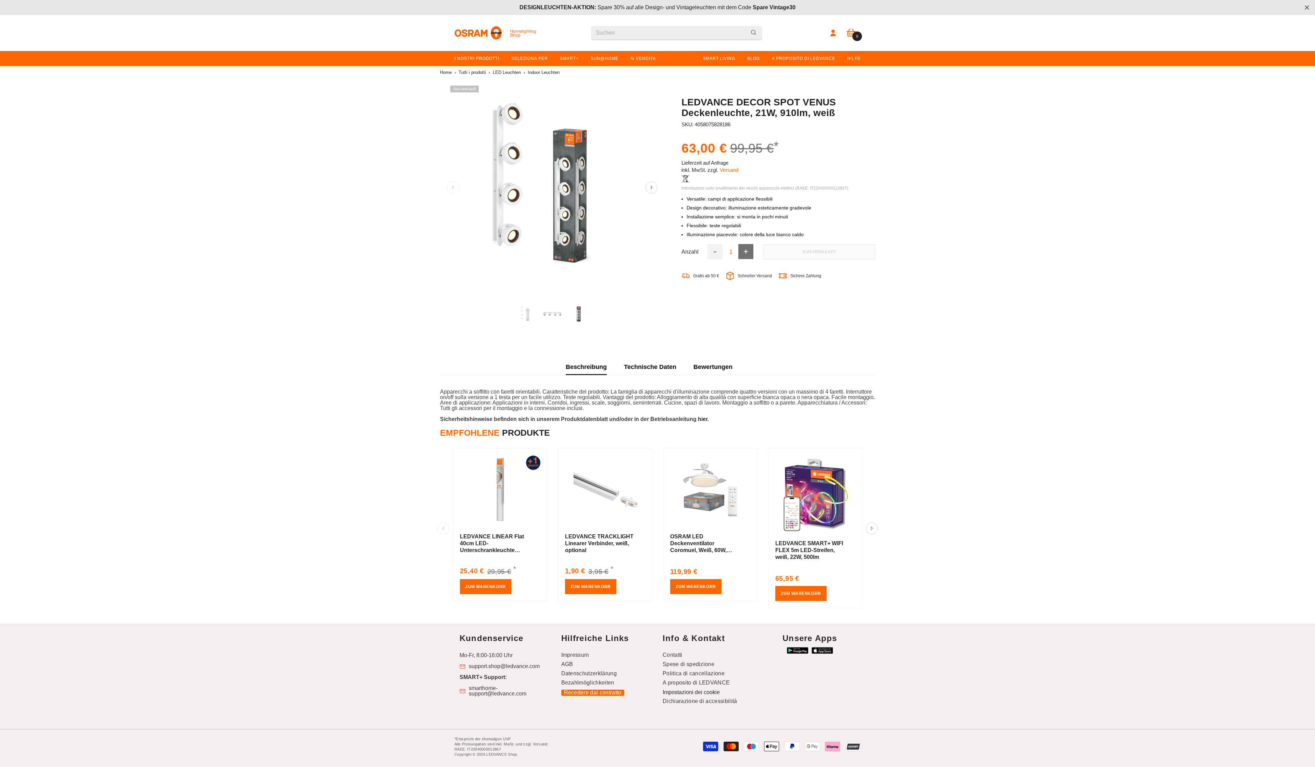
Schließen (1307, 8)
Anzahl (690, 252)
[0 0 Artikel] (851, 33)
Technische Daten (650, 366)
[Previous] (453, 187)
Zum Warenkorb (485, 586)
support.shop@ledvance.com (504, 666)
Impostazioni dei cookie (691, 692)
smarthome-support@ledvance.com (497, 691)
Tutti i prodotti (472, 72)
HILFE (854, 58)
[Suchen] (676, 33)
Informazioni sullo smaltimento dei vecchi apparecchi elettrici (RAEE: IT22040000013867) (764, 188)
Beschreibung (586, 366)
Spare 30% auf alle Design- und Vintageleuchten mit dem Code (657, 7)
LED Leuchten (507, 72)
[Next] (652, 187)
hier (702, 419)
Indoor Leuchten (544, 72)
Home (446, 72)
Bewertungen (712, 366)
